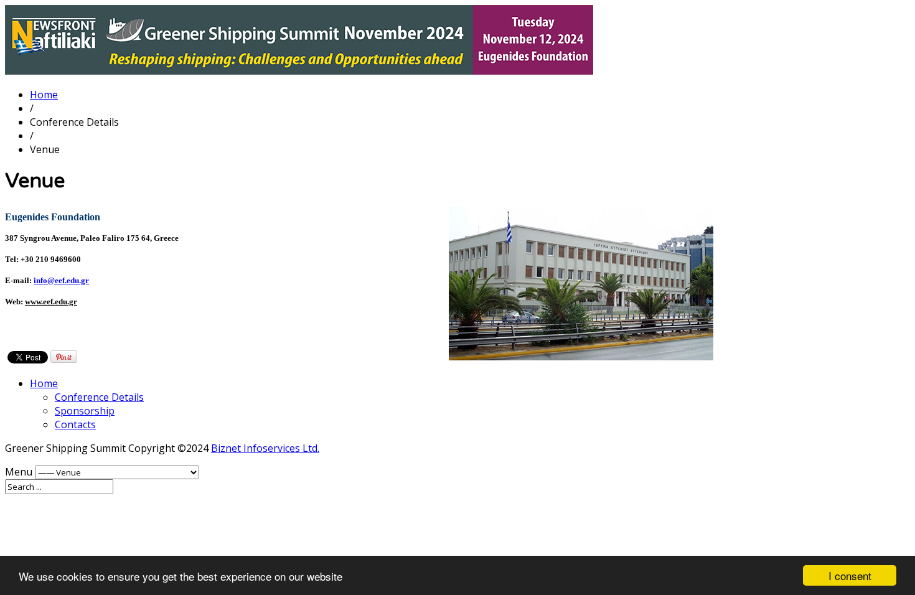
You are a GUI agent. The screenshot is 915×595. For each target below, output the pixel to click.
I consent (849, 575)
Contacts (75, 424)
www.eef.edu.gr (51, 301)
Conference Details (99, 397)
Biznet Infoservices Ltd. (265, 448)
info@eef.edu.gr (61, 280)
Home (44, 94)
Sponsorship (85, 411)
